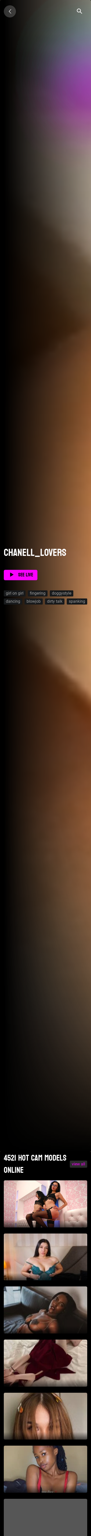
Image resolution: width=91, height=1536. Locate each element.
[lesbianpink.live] (10, 11)
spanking (77, 601)
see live (25, 575)
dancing (13, 601)
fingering (38, 593)
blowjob (34, 601)
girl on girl (15, 593)
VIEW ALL (78, 1164)
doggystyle (61, 593)
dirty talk (54, 601)
